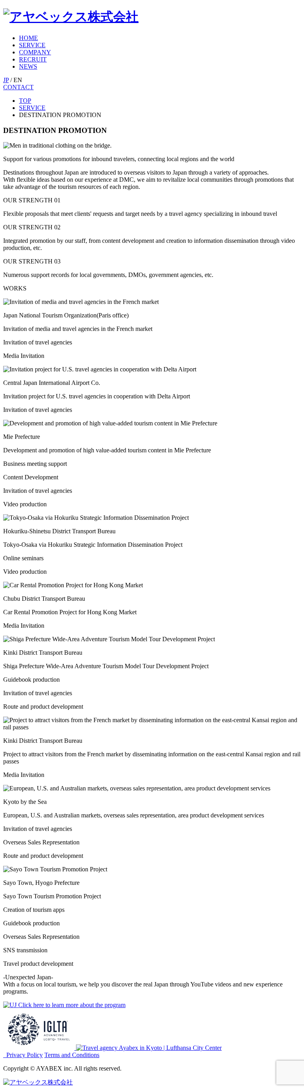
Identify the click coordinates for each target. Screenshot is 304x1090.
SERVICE (32, 45)
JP (6, 80)
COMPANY (35, 52)
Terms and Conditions (71, 1055)
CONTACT (18, 87)
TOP (25, 100)
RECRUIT (33, 59)
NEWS (28, 66)
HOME (28, 38)
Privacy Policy (24, 1055)
